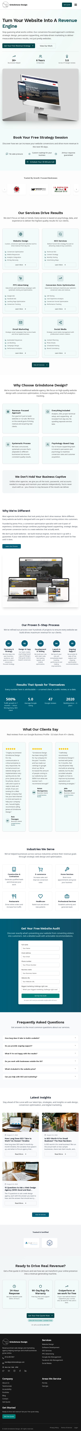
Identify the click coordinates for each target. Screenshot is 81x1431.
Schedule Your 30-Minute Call (42, 162)
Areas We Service (51, 1378)
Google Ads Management (51, 1357)
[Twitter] (4, 1372)
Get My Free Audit (40, 996)
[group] (40, 189)
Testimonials (7, 1386)
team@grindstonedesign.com (14, 1362)
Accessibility (6, 1389)
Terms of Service (66, 1428)
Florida (44, 1383)
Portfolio (5, 1392)
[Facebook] (21, 1372)
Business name (27, 970)
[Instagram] (15, 1372)
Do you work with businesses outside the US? (24, 1061)
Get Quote (67, 5)
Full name (25, 945)
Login (76, 1428)
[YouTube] (10, 1372)
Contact (5, 1399)
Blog (4, 1395)
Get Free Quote (9, 1416)
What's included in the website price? (20, 1069)
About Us (5, 1383)
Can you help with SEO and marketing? (21, 1077)
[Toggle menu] (76, 5)
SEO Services (47, 1351)
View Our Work (46, 46)
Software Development (50, 1347)
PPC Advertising (48, 1354)
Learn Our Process (12, 546)
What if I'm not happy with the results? (21, 1054)
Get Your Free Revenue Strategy (17, 46)
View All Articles (40, 1215)
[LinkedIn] (26, 1372)
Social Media (46, 1363)
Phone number (26, 961)
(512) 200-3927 (44, 1325)
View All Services (38, 365)
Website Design (48, 1344)
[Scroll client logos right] (76, 189)
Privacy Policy (54, 1428)
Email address (26, 953)
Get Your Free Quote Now (39, 1315)
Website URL (26, 978)
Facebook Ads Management (52, 1360)
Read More (19, 1154)
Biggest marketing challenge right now (35, 986)
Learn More (19, 265)
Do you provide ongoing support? (18, 1046)
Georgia (45, 1386)
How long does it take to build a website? (22, 1038)
